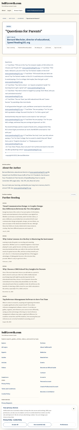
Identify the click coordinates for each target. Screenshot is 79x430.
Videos (4, 368)
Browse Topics (18, 10)
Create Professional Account (49, 387)
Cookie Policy (6, 394)
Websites (43, 352)
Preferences (64, 425)
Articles (12, 18)
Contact (43, 373)
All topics (5, 347)
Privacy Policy (6, 384)
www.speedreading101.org (31, 68)
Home (4, 18)
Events (42, 363)
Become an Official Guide (48, 368)
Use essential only (39, 425)
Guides (4, 357)
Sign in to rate (57, 47)
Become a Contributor (47, 392)
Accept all (15, 425)
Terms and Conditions (9, 389)
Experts (4, 352)
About (3, 10)
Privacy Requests (7, 403)
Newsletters (44, 357)
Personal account (45, 382)
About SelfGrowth (46, 347)
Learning (21, 18)
